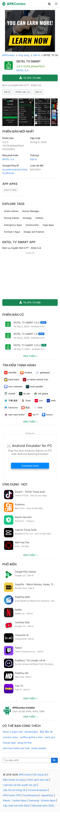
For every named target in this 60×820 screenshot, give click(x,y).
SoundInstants (31, 795)
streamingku (31, 731)
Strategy (27, 218)
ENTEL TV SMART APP (19, 242)
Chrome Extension (37, 790)
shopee (28, 372)
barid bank (13, 379)
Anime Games (11, 211)
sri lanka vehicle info (37, 379)
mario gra (49, 737)
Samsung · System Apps (42, 800)
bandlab (12, 372)
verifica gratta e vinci (31, 737)
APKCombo (8, 55)
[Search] (54, 760)
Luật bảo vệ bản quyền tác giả (19, 784)
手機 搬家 (13, 400)
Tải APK (32, 77)
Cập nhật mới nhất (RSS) (16, 805)
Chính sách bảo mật (38, 779)
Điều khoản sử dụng (14, 779)
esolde (11, 393)
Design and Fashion (34, 231)
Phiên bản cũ (23, 91)
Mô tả (7, 91)
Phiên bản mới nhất (18, 131)
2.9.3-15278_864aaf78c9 (13, 146)
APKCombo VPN (12, 795)
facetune (13, 407)
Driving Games (11, 218)
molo (53, 400)
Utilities (39, 218)
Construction (32, 225)
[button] (49, 4)
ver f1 (35, 414)
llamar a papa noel (13, 731)
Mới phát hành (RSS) (43, 805)
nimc (40, 407)
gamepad (45, 372)
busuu (49, 414)
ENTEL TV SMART (28, 61)
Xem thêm (29, 356)
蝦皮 (28, 407)
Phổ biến (9, 564)
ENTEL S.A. (22, 70)
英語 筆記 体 (46, 731)
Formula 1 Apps (12, 231)
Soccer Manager (30, 211)
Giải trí (38, 91)
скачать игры (10, 737)
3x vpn (26, 393)
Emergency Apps (13, 225)
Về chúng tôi (40, 774)
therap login (9, 742)
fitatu (28, 400)
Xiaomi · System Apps (15, 800)
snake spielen (38, 748)
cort (41, 400)
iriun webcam (15, 386)
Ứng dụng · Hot (15, 484)
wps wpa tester (16, 414)
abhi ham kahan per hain (16, 748)
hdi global (43, 393)
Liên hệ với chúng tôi (14, 790)
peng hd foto (25, 742)
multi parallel (36, 386)
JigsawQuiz (47, 795)
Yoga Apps (48, 225)
